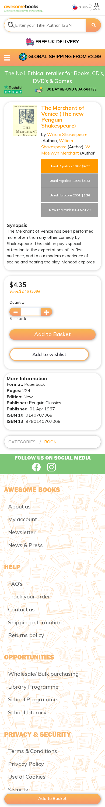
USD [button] (84, 7)
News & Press (25, 545)
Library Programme (33, 686)
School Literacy (27, 712)
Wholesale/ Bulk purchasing (43, 673)
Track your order (29, 596)
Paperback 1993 (70, 181)
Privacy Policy (26, 764)
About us (19, 506)
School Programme (32, 699)
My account (22, 519)
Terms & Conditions (32, 751)
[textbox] (45, 25)
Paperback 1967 (70, 166)
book (50, 441)
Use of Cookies (27, 776)
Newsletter (22, 532)
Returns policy (26, 635)
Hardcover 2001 (70, 195)
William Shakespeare (67, 134)
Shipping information (35, 622)
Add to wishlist (49, 354)
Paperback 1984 (69, 210)
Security (18, 789)
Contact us (21, 609)
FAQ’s (15, 583)
